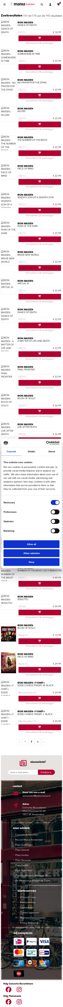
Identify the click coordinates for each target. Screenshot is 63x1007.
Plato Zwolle (21, 865)
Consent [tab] (11, 451)
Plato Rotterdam (23, 870)
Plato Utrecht (22, 850)
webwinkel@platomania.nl (36, 796)
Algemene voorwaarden (32, 918)
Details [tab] (31, 451)
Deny (31, 562)
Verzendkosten (28, 897)
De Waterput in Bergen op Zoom (32, 881)
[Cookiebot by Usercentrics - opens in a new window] (46, 443)
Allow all (31, 544)
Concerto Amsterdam (26, 835)
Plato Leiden (22, 855)
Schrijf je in (45, 772)
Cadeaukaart (26, 908)
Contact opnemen (29, 913)
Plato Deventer (23, 860)
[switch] (55, 512)
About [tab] (51, 451)
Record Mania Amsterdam (29, 840)
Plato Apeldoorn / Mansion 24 (31, 876)
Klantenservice (27, 902)
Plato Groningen (24, 845)
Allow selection (31, 553)
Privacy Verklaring (29, 923)
